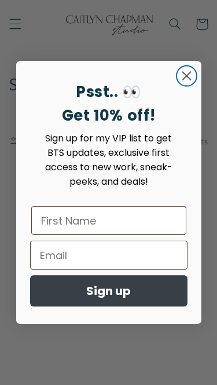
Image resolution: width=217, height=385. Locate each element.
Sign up (108, 291)
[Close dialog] (186, 76)
